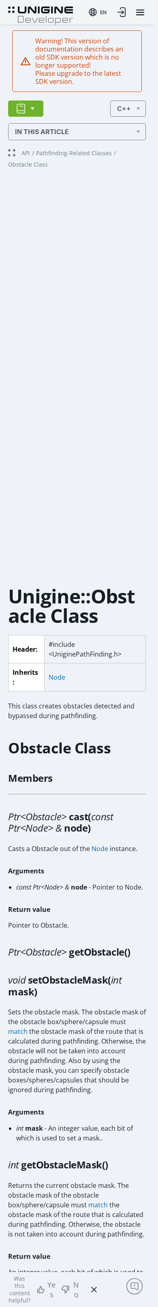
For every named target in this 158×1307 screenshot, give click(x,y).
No (76, 1289)
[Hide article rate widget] (94, 1289)
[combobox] (98, 12)
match (18, 1031)
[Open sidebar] (25, 109)
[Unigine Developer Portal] (40, 14)
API (25, 153)
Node (57, 677)
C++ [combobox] (124, 109)
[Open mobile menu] (140, 12)
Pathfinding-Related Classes (74, 153)
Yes (51, 1289)
